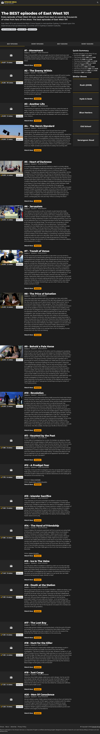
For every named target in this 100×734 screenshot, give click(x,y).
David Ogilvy (33, 482)
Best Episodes (12, 44)
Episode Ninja (96, 727)
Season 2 (27, 52)
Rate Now (19, 62)
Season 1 (27, 73)
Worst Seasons (87, 44)
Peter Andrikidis (35, 480)
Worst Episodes (37, 44)
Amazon (37, 65)
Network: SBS (22, 29)
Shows (2, 727)
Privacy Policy (22, 727)
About (7, 727)
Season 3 (27, 128)
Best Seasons (62, 44)
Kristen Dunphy (42, 482)
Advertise (13, 727)
